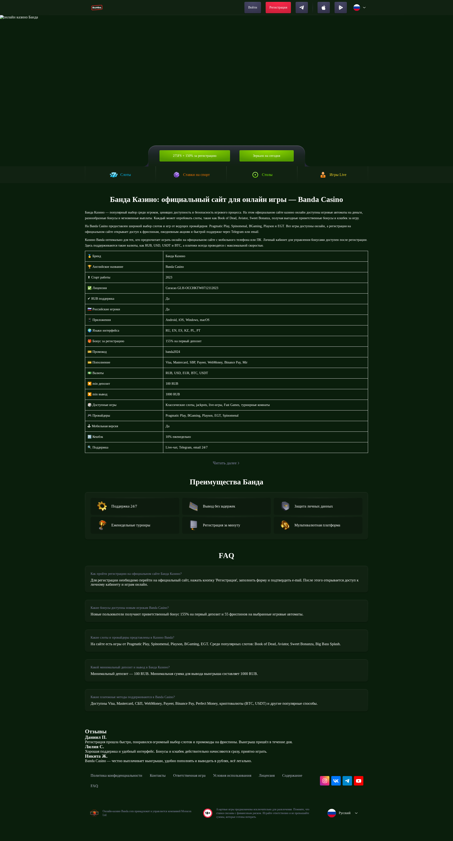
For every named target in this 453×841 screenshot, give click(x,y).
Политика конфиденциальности (116, 775)
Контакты (158, 775)
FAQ (94, 786)
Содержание (292, 775)
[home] (97, 7)
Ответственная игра (189, 775)
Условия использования (232, 775)
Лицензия (267, 775)
